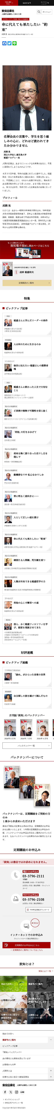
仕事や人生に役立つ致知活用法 (16, 1076)
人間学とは (7, 1070)
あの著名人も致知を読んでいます (17, 1058)
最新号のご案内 (9, 1039)
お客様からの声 (9, 1064)
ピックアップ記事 (10, 1046)
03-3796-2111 (33, 876)
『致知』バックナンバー (12, 1052)
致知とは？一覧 (45, 971)
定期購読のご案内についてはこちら (28, 950)
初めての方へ (8, 1033)
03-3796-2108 (33, 899)
